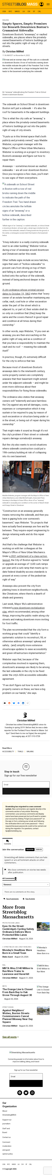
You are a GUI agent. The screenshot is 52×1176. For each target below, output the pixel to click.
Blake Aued (7, 957)
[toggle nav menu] (48, 4)
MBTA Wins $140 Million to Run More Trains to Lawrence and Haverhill (17, 971)
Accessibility (8, 752)
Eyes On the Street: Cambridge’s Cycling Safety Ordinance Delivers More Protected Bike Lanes (18, 930)
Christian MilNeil (15, 51)
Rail (4, 965)
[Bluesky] (26, 1092)
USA (4, 11)
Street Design (7, 1007)
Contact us (6, 1137)
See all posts (9, 1037)
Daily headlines (25, 947)
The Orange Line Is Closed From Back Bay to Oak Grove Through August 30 (17, 992)
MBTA (4, 986)
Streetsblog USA (11, 947)
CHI (29, 11)
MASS (17, 11)
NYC (10, 11)
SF (34, 11)
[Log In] (41, 4)
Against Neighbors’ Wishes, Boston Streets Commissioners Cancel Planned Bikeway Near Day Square (17, 1016)
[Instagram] (32, 1092)
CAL (39, 11)
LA (24, 11)
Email (6, 785)
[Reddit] (19, 1092)
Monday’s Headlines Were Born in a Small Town (17, 951)
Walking (5, 20)
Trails (20, 752)
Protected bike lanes (10, 923)
